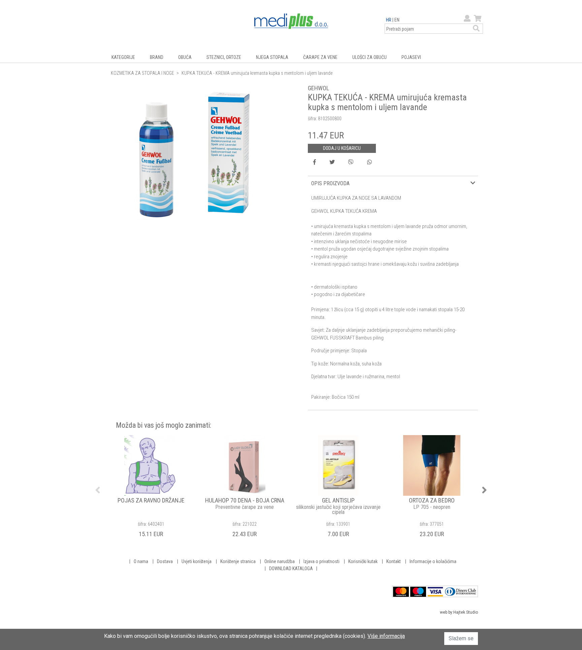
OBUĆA (185, 57)
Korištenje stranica (238, 561)
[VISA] (435, 591)
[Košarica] (477, 18)
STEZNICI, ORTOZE (223, 57)
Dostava (165, 561)
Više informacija (386, 636)
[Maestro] (418, 591)
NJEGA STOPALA (272, 57)
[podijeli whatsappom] (369, 162)
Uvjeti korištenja (197, 561)
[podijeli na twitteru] (332, 162)
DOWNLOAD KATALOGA (291, 568)
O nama (141, 561)
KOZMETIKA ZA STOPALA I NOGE (142, 73)
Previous (97, 490)
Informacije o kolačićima (433, 561)
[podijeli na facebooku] (314, 162)
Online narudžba (279, 561)
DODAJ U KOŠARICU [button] (342, 148)
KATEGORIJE (123, 57)
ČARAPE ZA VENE (320, 57)
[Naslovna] (291, 21)
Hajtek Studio (465, 612)
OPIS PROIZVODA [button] (330, 183)
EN (396, 20)
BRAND (156, 57)
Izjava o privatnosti (321, 561)
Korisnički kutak (363, 561)
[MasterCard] (401, 591)
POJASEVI (411, 57)
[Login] (466, 18)
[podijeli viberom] (351, 162)
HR (388, 20)
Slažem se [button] (461, 638)
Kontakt (393, 561)
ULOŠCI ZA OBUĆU (369, 57)
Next (484, 490)
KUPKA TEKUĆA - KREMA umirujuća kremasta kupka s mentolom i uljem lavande (257, 73)
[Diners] (461, 591)
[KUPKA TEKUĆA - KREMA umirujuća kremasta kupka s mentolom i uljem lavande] (195, 152)
